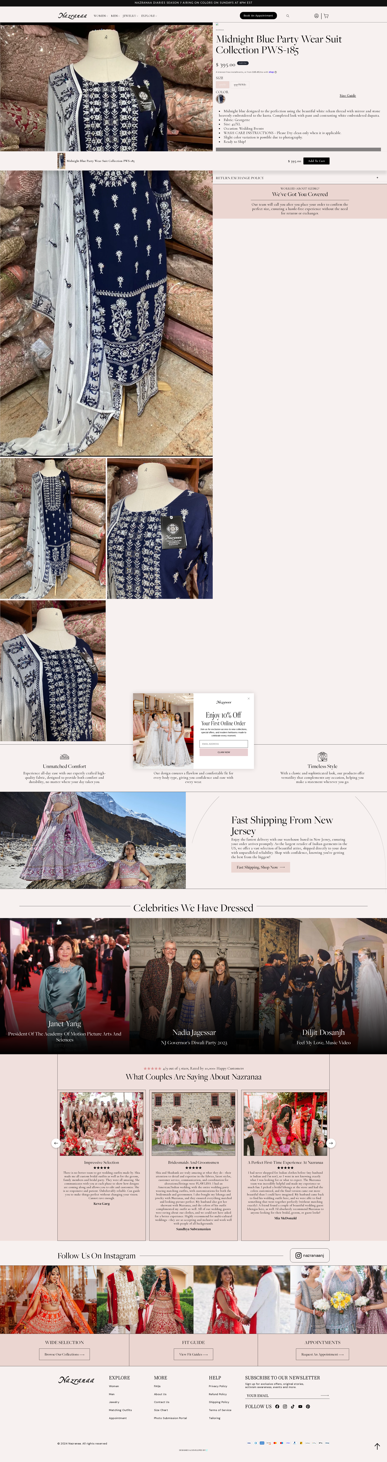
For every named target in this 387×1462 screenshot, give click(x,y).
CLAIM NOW (224, 752)
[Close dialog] (248, 698)
